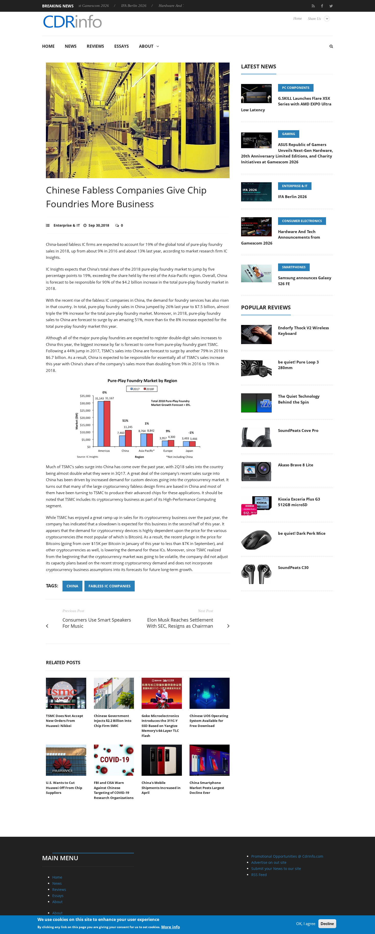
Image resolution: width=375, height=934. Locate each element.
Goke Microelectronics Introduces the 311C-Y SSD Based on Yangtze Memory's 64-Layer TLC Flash (160, 725)
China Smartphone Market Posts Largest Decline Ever (207, 787)
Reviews (95, 46)
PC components (295, 88)
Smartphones (294, 267)
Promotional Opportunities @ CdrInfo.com (287, 856)
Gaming (288, 134)
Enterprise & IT (67, 225)
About (146, 46)
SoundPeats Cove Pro (298, 430)
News (71, 46)
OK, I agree (305, 923)
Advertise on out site (268, 862)
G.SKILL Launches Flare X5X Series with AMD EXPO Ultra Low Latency (286, 104)
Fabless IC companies (110, 586)
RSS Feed (259, 874)
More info (170, 926)
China (72, 586)
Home (297, 18)
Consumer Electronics (302, 221)
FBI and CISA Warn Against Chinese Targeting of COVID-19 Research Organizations (113, 790)
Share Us (314, 19)
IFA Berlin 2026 (106, 6)
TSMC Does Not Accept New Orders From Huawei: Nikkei (64, 720)
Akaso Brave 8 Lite (295, 464)
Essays (121, 46)
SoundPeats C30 (293, 567)
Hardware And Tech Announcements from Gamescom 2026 (178, 6)
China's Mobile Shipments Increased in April (161, 787)
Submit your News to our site (276, 868)
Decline (327, 923)
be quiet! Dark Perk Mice (302, 533)
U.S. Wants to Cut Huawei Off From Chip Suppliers (64, 787)
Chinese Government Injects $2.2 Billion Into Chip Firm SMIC (112, 720)
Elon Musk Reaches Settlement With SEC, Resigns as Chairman (180, 623)
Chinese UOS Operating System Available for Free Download (209, 720)
